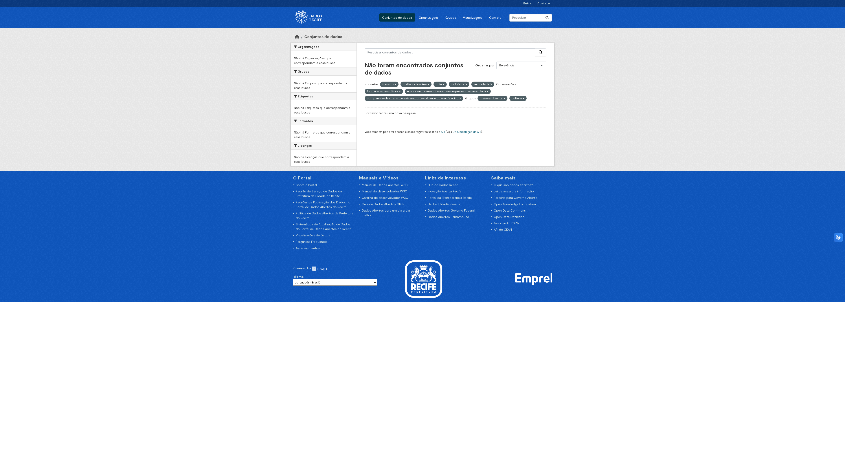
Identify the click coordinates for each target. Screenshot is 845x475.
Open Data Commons (510, 210)
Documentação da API (467, 132)
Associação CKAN (506, 223)
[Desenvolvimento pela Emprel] (533, 279)
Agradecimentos (308, 248)
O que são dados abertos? (513, 185)
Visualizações (472, 18)
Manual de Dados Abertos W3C (385, 185)
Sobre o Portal (306, 185)
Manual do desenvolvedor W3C (384, 191)
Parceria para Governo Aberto (515, 198)
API (443, 132)
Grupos (450, 18)
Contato (543, 3)
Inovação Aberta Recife (444, 191)
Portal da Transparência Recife (450, 198)
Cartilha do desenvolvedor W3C (385, 198)
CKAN (319, 268)
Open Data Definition (509, 217)
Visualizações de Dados (313, 235)
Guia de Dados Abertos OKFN (383, 204)
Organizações (429, 18)
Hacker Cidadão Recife (444, 204)
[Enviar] (547, 18)
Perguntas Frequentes (311, 242)
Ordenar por (485, 65)
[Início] (297, 36)
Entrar (528, 3)
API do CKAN (503, 230)
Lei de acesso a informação (514, 191)
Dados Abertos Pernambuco (448, 217)
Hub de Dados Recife (443, 185)
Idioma (298, 277)
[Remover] (395, 84)
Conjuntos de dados (397, 18)
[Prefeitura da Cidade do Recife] (423, 279)
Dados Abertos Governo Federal (451, 210)
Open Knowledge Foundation (515, 204)
